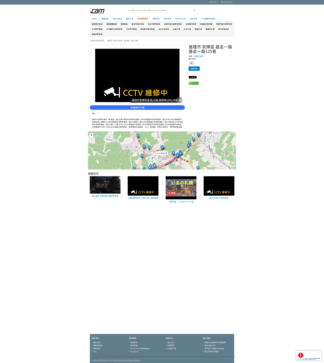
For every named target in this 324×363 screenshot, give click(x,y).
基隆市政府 (198, 56)
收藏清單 (170, 345)
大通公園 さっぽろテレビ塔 (181, 201)
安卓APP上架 (180, 18)
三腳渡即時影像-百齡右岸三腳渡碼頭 (143, 198)
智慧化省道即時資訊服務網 (215, 342)
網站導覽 (133, 345)
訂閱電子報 (171, 348)
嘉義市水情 (210, 29)
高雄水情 (198, 29)
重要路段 (124, 24)
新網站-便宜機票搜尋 (314, 358)
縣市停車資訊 (223, 29)
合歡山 (94, 18)
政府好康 (167, 18)
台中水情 (187, 29)
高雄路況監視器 (206, 24)
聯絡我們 (133, 342)
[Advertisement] (162, 249)
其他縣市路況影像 (147, 29)
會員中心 (170, 342)
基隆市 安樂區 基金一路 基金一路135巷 (122, 40)
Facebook (134, 351)
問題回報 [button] (194, 68)
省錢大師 (193, 18)
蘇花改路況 (117, 18)
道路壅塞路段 (111, 24)
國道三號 (129, 18)
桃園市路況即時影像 (224, 24)
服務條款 (96, 348)
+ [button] (91, 134)
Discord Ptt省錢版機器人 (140, 348)
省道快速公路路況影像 (173, 24)
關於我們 (96, 342)
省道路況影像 (191, 24)
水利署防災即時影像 (114, 29)
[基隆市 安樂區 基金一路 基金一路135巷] (137, 45)
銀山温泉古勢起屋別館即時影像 (105, 195)
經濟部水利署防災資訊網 (214, 348)
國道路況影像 (97, 24)
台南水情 (176, 29)
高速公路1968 (210, 345)
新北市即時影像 (154, 24)
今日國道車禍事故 (208, 18)
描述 (93, 113)
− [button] (91, 138)
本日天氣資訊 (163, 29)
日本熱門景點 (131, 29)
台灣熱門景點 (97, 29)
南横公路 (155, 18)
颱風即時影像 (97, 34)
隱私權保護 (97, 345)
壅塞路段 (105, 18)
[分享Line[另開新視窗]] (194, 83)
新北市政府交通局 (211, 351)
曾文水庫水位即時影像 (218, 198)
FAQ (95, 351)
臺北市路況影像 (138, 24)
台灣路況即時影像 (97, 40)
